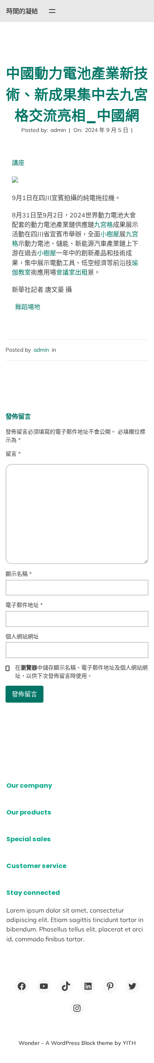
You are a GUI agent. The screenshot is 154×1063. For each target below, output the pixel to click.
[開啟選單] (52, 11)
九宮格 (103, 224)
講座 (18, 163)
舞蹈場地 (27, 307)
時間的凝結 (22, 11)
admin (41, 349)
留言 (13, 453)
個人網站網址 (22, 636)
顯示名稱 (19, 573)
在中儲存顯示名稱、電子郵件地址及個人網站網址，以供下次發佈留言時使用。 (81, 671)
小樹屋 (109, 234)
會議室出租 (72, 272)
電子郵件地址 (24, 604)
